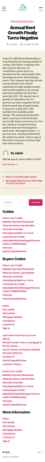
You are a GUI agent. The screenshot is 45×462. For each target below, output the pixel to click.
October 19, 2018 (31, 44)
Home (5, 305)
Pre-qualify (8, 309)
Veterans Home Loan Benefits (18, 225)
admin (15, 44)
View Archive (10, 164)
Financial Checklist (12, 229)
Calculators (8, 320)
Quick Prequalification (14, 251)
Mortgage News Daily (22, 21)
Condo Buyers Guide (13, 236)
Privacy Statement (10, 457)
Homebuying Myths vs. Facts (17, 233)
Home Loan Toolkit (12, 218)
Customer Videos (11, 364)
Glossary (7, 247)
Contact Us (8, 324)
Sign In (6, 328)
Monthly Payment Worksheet (18, 221)
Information (8, 313)
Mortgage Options (12, 317)
